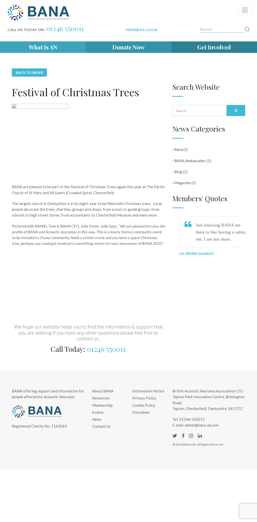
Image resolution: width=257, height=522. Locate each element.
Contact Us (101, 426)
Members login (141, 30)
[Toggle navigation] (245, 10)
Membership (102, 405)
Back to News (29, 72)
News (96, 419)
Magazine (182, 182)
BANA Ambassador (190, 160)
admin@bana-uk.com (202, 425)
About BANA (102, 391)
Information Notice (148, 391)
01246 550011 (65, 28)
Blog (178, 171)
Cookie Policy (143, 405)
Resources (101, 398)
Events (98, 412)
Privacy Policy (144, 398)
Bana (178, 149)
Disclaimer (141, 412)
